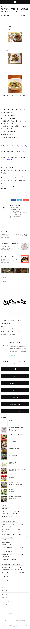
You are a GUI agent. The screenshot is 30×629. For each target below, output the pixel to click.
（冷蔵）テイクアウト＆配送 (10, 524)
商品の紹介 (19, 562)
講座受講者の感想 (8, 564)
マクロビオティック (7, 529)
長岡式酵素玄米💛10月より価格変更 (17, 476)
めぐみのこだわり (15, 411)
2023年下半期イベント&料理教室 (11, 511)
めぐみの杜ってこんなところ (15, 496)
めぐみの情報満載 (8, 534)
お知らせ (19, 564)
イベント (17, 567)
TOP (15, 369)
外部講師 (5, 513)
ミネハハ (19, 529)
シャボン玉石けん (17, 559)
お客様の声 (15, 397)
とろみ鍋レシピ (12, 462)
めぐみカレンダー (15, 526)
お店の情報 (6, 556)
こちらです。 (25, 146)
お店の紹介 (15, 390)
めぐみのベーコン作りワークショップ (11, 256)
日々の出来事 (7, 567)
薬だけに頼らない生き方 (17, 554)
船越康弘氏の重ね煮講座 (14, 448)
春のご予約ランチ (13, 455)
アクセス (5, 554)
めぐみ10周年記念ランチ (15, 441)
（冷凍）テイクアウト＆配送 (10, 521)
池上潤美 (11, 489)
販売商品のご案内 (15, 404)
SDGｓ (5, 526)
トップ (14, 572)
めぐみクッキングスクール (9, 516)
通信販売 (23, 524)
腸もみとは (4, 231)
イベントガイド (7, 539)
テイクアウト (22, 537)
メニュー (15, 376)
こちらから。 (24, 151)
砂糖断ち (14, 513)
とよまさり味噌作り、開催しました (17, 469)
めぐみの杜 (5, 508)
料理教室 (6, 559)
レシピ (16, 556)
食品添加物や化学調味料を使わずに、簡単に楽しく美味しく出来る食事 (14, 550)
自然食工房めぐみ (20, 519)
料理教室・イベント (15, 383)
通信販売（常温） (7, 519)
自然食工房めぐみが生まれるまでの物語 (12, 547)
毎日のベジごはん (7, 562)
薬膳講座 (12, 537)
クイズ (4, 537)
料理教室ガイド (7, 544)
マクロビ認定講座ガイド (9, 542)
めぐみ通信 (19, 534)
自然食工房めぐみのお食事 (9, 531)
